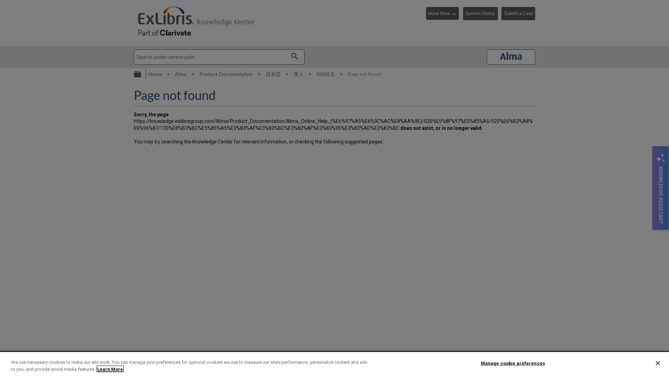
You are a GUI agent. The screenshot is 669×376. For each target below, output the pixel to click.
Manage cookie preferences (513, 363)
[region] (334, 364)
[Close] (658, 363)
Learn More (110, 368)
